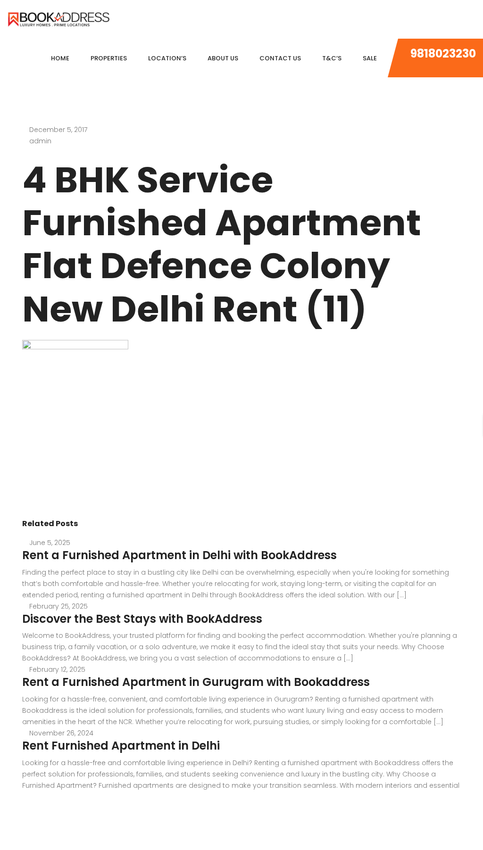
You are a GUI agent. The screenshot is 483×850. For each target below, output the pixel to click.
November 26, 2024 (61, 733)
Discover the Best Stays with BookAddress (142, 619)
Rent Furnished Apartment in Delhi (121, 745)
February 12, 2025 (57, 669)
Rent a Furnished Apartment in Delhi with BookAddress (179, 555)
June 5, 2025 (49, 542)
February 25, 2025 (58, 606)
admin (40, 141)
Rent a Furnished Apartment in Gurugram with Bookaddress (196, 682)
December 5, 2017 (58, 129)
